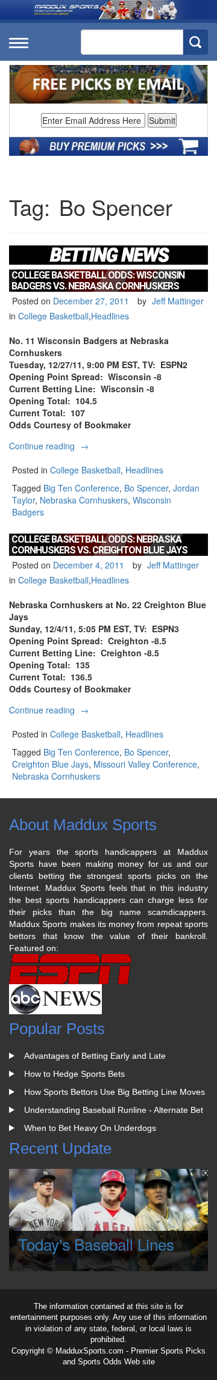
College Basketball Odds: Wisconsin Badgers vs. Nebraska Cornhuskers (97, 281)
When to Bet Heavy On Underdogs (90, 1128)
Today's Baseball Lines (96, 1244)
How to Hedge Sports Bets (74, 1074)
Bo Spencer (146, 488)
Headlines (110, 316)
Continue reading (50, 446)
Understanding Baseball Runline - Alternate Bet (113, 1110)
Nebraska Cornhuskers (84, 500)
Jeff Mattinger (178, 301)
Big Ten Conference (81, 488)
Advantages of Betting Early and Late (95, 1056)
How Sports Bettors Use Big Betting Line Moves (114, 1092)
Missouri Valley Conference (145, 764)
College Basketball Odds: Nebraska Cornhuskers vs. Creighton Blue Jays (99, 545)
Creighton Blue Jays (50, 764)
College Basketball (53, 316)
